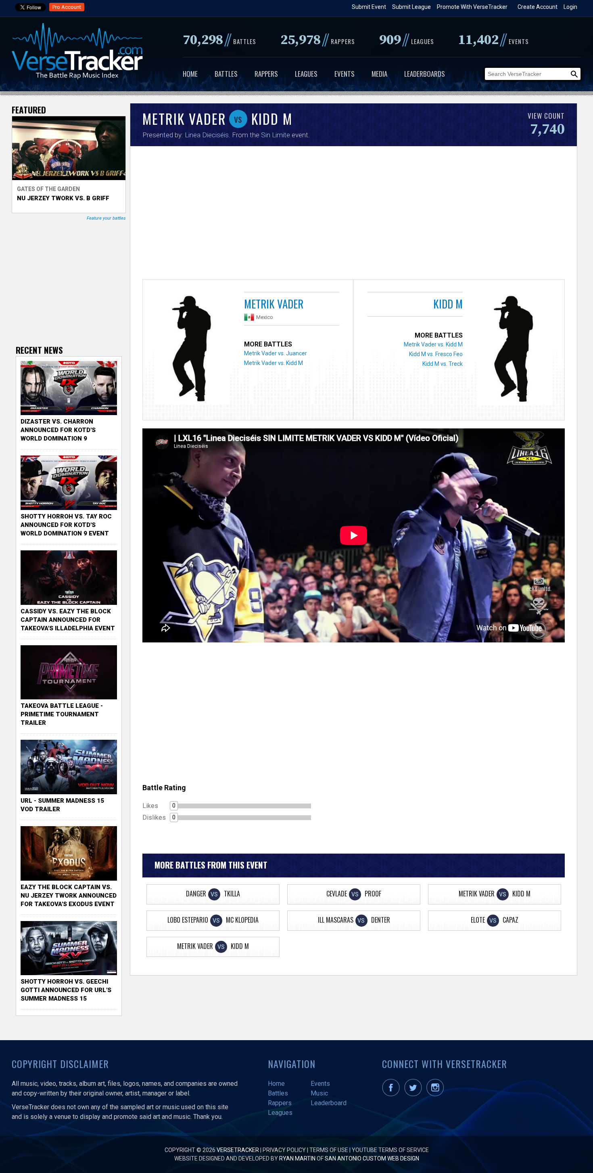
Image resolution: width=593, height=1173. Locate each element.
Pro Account (66, 7)
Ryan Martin (297, 1158)
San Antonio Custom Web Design (372, 1158)
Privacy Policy (284, 1150)
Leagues (306, 74)
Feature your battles (106, 218)
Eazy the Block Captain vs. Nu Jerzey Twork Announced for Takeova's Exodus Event (69, 895)
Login (570, 7)
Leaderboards (424, 74)
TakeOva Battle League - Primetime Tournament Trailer (62, 714)
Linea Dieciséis (207, 135)
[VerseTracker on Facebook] (392, 1094)
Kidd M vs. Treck (442, 364)
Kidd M (448, 304)
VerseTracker (238, 1150)
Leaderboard (329, 1103)
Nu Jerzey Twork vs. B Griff (63, 198)
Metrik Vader (273, 304)
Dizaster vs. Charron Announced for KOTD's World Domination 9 (58, 430)
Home (190, 74)
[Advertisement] (353, 214)
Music (319, 1093)
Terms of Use (328, 1150)
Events (344, 74)
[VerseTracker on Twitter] (414, 1094)
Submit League (411, 7)
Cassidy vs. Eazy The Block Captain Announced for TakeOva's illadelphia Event (68, 620)
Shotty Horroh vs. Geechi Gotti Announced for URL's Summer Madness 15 (66, 990)
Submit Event (369, 7)
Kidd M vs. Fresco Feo (436, 354)
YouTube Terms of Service (390, 1150)
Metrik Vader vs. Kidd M (273, 363)
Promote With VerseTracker (472, 7)
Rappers (266, 74)
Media (379, 74)
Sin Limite (275, 135)
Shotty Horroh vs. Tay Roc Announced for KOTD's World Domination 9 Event (66, 525)
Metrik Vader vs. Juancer (275, 353)
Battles (226, 74)
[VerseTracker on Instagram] (436, 1094)
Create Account (538, 7)
